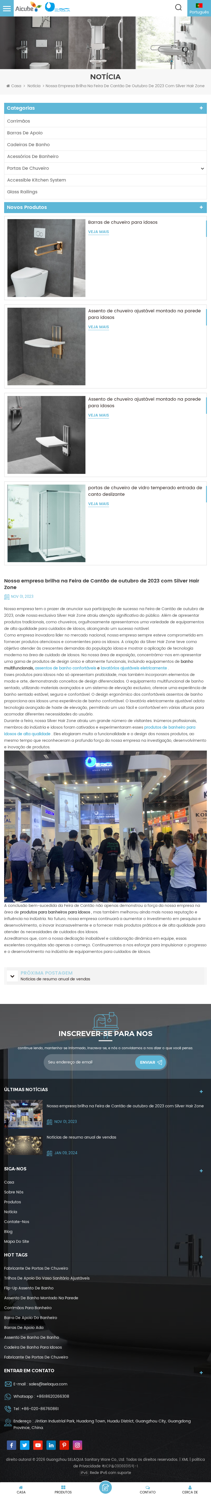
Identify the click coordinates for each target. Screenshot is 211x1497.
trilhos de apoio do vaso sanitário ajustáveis (47, 1278)
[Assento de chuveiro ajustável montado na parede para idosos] (46, 347)
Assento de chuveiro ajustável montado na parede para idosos (144, 314)
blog (8, 1232)
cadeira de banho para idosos (33, 1347)
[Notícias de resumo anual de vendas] (23, 1145)
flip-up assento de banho (29, 1288)
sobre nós (13, 1192)
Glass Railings (22, 192)
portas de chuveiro (28, 168)
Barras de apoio (25, 133)
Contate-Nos (16, 1222)
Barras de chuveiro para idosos (122, 222)
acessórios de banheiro (33, 156)
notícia (33, 86)
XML (185, 1460)
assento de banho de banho (31, 1337)
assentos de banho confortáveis (65, 668)
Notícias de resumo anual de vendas (81, 1137)
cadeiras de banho (28, 144)
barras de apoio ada (23, 1328)
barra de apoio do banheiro (30, 1318)
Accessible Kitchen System (36, 180)
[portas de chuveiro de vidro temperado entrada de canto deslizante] (46, 523)
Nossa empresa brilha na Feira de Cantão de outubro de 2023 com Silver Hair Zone (125, 1106)
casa (9, 1182)
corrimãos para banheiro (28, 1308)
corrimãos (18, 121)
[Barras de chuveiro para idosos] (46, 258)
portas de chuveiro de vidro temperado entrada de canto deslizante (145, 491)
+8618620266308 (52, 1396)
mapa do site (16, 1241)
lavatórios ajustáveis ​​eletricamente (134, 668)
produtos (12, 1202)
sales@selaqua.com (48, 1384)
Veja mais (98, 232)
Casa (16, 86)
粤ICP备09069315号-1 (120, 1466)
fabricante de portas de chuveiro (36, 1268)
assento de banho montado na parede (41, 1298)
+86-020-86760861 (40, 1409)
